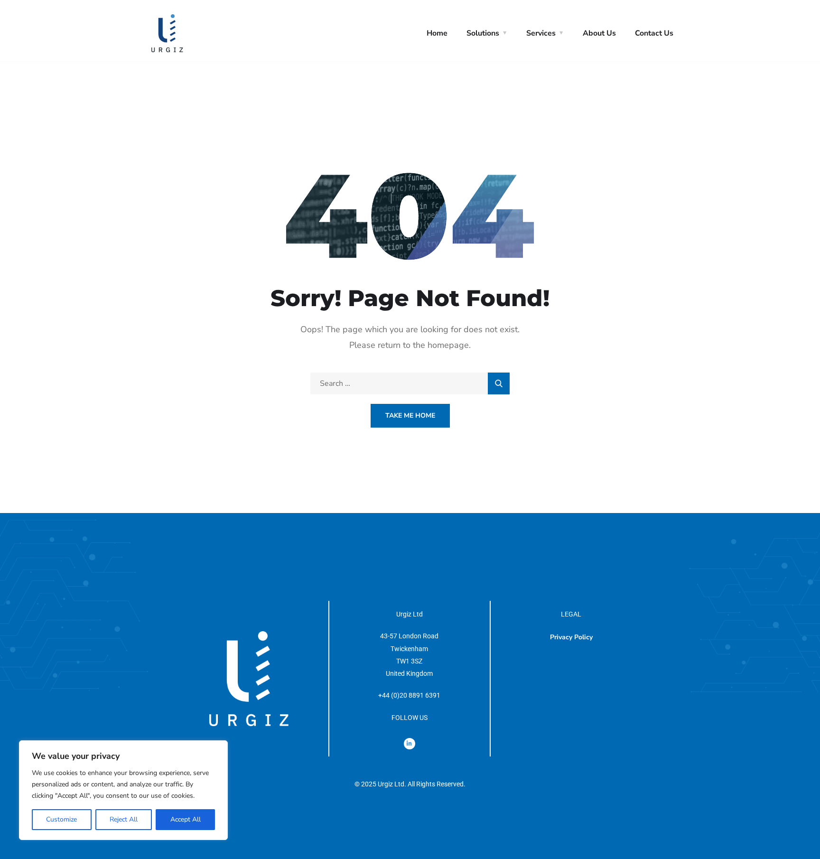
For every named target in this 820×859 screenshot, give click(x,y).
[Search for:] (410, 383)
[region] (123, 790)
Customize (61, 819)
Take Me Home (410, 415)
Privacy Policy (571, 637)
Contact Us (654, 33)
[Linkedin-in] (409, 743)
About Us (599, 33)
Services (541, 33)
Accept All (185, 819)
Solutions (482, 33)
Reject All (124, 819)
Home (437, 33)
